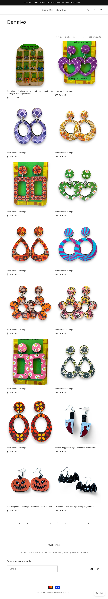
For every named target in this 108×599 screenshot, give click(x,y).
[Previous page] (20, 523)
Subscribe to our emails (40, 552)
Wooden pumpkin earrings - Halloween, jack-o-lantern (29, 507)
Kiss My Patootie (49, 593)
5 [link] (57, 523)
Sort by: (59, 37)
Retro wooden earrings (64, 91)
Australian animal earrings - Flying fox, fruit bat (74, 507)
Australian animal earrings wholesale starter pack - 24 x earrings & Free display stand (30, 92)
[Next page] (88, 523)
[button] (6, 10)
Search (23, 552)
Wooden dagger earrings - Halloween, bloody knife (75, 448)
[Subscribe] (54, 569)
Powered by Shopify (63, 593)
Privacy (84, 552)
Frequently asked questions (66, 552)
